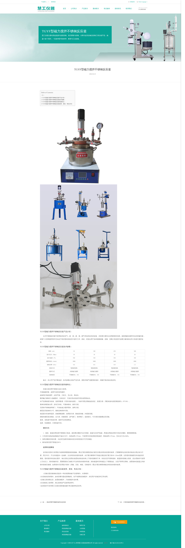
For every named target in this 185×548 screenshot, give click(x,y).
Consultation (121, 522)
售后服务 (107, 8)
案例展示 (96, 8)
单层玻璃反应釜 (66, 534)
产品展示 (43, 2)
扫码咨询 (132, 2)
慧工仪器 (46, 9)
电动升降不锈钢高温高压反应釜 (56, 502)
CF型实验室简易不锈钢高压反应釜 (133, 502)
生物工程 (82, 534)
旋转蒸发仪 (65, 525)
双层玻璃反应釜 (66, 528)
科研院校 (82, 531)
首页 (64, 8)
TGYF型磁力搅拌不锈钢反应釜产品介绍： (54, 97)
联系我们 (53, 2)
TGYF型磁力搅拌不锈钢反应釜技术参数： (54, 99)
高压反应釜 (65, 531)
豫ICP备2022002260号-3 (116, 543)
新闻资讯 (118, 8)
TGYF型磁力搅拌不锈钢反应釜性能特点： (54, 101)
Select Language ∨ (143, 2)
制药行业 (82, 525)
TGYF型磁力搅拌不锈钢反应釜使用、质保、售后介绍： (57, 104)
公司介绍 (46, 525)
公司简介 (74, 8)
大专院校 (82, 528)
